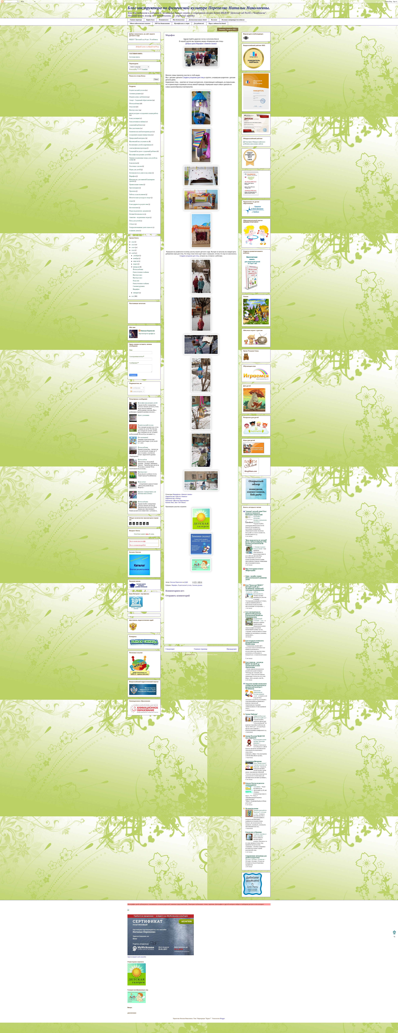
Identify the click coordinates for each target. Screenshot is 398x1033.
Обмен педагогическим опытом (140, 23)
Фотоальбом (142, 460)
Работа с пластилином (137, 194)
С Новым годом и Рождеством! (259, 548)
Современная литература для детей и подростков (256, 857)
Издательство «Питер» (173, 498)
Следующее (170, 649)
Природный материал (137, 138)
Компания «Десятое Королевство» (177, 500)
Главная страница (136, 20)
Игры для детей (135, 170)
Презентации (134, 188)
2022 (133, 242)
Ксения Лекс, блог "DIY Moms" (176, 502)
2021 (133, 245)
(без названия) (143, 437)
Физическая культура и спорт (140, 198)
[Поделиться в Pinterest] (201, 582)
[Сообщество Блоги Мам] (251, 473)
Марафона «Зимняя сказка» (182, 494)
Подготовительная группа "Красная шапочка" (259, 741)
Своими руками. (139, 286)
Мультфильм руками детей (139, 155)
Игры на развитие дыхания (139, 211)
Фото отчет (142, 482)
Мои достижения (178, 20)
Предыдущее (232, 649)
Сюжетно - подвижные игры (139, 217)
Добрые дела (190, 43)
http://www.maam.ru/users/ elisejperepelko (254, 569)
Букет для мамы (143, 415)
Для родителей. (199, 23)
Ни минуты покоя (251, 809)
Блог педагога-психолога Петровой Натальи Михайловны (254, 642)
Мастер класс (134, 110)
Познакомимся (163, 20)
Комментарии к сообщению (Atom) (206, 654)
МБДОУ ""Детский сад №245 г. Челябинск (143, 39)
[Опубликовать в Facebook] (199, 582)
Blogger (222, 1018)
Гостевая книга (134, 57)
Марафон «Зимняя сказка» (206, 43)
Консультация (134, 118)
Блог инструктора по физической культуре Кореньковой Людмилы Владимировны (254, 614)
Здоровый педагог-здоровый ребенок (143, 151)
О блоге (132, 224)
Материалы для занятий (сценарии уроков (142, 180)
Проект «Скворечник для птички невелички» (147, 492)
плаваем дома (134, 231)
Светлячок (257, 787)
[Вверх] (394, 934)
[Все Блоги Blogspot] (128, 910)
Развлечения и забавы (137, 122)
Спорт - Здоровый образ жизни (140, 100)
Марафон (174, 585)
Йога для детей (134, 221)
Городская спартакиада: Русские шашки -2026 (258, 693)
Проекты (132, 191)
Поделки (132, 107)
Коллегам (214, 20)
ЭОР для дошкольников (162, 23)
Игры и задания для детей (217, 23)
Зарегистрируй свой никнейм (136, 957)
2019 (133, 250)
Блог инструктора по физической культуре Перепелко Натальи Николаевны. (199, 7)
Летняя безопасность (136, 214)
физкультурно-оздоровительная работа (143, 113)
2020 (133, 247)
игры (131, 201)
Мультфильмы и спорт (181, 23)
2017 (133, 296)
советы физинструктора (138, 148)
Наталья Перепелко (148, 331)
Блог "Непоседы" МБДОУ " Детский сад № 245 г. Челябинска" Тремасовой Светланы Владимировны (254, 587)
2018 (133, 253)
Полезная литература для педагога (233, 20)
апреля (136, 261)
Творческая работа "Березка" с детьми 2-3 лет (259, 812)
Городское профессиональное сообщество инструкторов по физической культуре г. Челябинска (256, 686)
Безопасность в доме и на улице (140, 173)
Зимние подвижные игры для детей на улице (143, 159)
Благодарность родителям (138, 204)
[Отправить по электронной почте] (193, 582)
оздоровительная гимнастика (140, 135)
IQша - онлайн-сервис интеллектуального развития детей (256, 577)
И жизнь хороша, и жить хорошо (259, 835)
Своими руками (197, 585)
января (136, 293)
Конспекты (133, 163)
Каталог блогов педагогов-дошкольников (255, 784)
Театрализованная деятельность (140, 227)
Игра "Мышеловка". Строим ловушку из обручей (260, 765)
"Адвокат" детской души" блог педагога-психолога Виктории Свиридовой (255, 513)
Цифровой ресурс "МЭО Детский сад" (259, 717)
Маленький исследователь (139, 141)
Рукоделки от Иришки (253, 832)
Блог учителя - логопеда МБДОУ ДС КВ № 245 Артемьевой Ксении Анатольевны (254, 664)
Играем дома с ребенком (138, 97)
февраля (136, 267)
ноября (136, 258)
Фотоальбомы (134, 103)
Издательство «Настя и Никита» (176, 496)
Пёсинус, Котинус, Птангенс (255, 859)
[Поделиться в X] (197, 582)
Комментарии (137, 391)
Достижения (133, 208)
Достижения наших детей (198, 20)
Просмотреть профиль (147, 334)
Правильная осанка (136, 184)
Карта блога (150, 20)
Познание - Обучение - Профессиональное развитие (260, 519)
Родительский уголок (184, 585)
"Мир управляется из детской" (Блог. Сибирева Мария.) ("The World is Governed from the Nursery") (256, 542)
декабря (136, 256)
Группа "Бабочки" (251, 714)
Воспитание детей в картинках (140, 145)
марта (135, 264)
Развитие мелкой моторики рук (140, 132)
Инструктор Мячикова (253, 761)
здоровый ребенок (136, 125)
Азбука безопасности (258, 593)
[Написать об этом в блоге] (195, 582)
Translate (144, 69)
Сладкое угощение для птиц (193, 77)
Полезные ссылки (135, 166)
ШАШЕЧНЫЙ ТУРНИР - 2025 (258, 619)
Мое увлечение (134, 128)
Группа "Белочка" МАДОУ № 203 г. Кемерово (255, 737)
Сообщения (136, 388)
